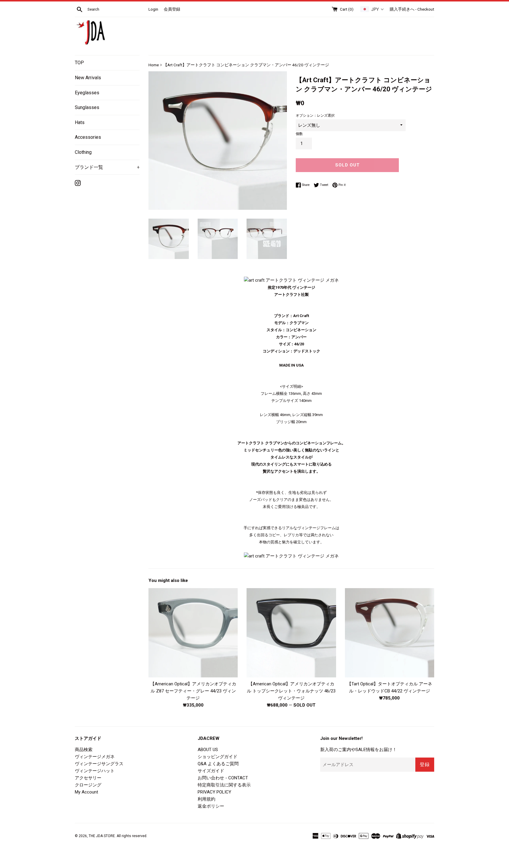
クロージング (88, 785)
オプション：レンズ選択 (315, 115)
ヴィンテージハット (95, 770)
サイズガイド (211, 770)
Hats (80, 122)
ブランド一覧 (107, 167)
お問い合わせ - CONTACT (223, 778)
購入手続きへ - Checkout (412, 9)
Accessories (88, 137)
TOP (79, 62)
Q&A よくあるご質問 (218, 763)
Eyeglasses (87, 92)
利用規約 (206, 799)
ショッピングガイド (217, 756)
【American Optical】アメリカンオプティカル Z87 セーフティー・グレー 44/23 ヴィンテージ (193, 691)
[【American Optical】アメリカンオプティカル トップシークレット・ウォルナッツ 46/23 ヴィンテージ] (291, 632)
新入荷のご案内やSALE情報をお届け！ (358, 749)
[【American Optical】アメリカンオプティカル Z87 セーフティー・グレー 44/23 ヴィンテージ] (193, 632)
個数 (299, 134)
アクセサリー (88, 778)
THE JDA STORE (102, 836)
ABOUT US (208, 749)
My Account (86, 792)
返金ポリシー (211, 806)
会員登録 (172, 9)
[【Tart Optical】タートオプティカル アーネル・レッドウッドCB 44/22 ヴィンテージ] (389, 632)
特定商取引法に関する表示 (224, 785)
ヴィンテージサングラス (99, 763)
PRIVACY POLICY (214, 792)
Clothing (83, 152)
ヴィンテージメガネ (95, 756)
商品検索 (83, 749)
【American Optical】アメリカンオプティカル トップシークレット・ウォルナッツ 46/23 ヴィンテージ (291, 691)
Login (153, 9)
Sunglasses (87, 107)
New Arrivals (88, 77)
